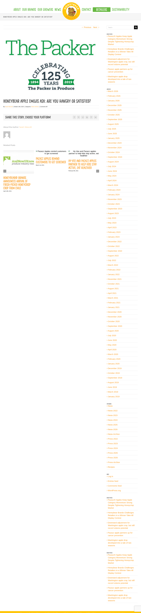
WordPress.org (114, 490)
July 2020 (112, 335)
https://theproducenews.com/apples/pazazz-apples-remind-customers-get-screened (18, 152)
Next (95, 27)
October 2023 (114, 204)
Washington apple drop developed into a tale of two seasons (119, 79)
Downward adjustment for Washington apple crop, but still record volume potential (121, 61)
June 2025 (112, 133)
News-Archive (35, 106)
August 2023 (113, 213)
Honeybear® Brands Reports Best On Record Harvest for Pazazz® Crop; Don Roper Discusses (83, 183)
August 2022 (113, 256)
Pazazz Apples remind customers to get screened (18, 160)
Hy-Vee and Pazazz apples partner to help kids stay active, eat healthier (50, 164)
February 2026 (114, 96)
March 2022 (113, 265)
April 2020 (112, 350)
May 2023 (112, 223)
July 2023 (112, 218)
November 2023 (115, 199)
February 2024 (114, 190)
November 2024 (115, 148)
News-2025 (113, 425)
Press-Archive (114, 462)
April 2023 (112, 227)
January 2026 (114, 101)
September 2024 (115, 157)
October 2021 (114, 284)
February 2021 (114, 303)
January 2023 (114, 237)
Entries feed (113, 481)
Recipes (111, 467)
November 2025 (115, 110)
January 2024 (114, 195)
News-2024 (113, 420)
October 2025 (114, 115)
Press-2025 (113, 453)
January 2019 (114, 397)
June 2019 (112, 387)
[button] (4, 171)
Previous (87, 27)
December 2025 (115, 105)
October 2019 (114, 373)
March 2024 (113, 185)
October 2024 (114, 152)
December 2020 (115, 312)
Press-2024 (113, 448)
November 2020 (115, 317)
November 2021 (115, 279)
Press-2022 (113, 439)
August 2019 (113, 382)
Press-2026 (113, 458)
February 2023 (114, 232)
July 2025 (112, 129)
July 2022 (112, 260)
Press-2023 (113, 443)
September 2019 (115, 378)
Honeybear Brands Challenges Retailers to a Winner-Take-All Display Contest (121, 51)
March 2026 (113, 91)
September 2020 (115, 326)
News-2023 (113, 415)
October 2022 (114, 246)
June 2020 (112, 340)
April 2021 (112, 293)
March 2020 (113, 354)
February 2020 (114, 359)
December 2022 (115, 242)
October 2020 (114, 321)
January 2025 (114, 138)
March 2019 (113, 392)
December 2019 (115, 368)
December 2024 (115, 143)
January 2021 (114, 307)
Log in (110, 476)
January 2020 (114, 364)
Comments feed (115, 486)
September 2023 (115, 209)
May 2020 (112, 345)
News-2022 (113, 411)
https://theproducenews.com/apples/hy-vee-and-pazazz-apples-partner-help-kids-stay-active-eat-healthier (51, 153)
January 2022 (114, 274)
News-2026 (113, 429)
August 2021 (113, 288)
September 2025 (115, 119)
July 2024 (112, 166)
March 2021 (113, 298)
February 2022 (114, 270)
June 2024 (112, 171)
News (110, 406)
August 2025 (113, 124)
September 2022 (115, 251)
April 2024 (112, 180)
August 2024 (113, 162)
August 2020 (113, 331)
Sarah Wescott (9, 106)
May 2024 (112, 176)
